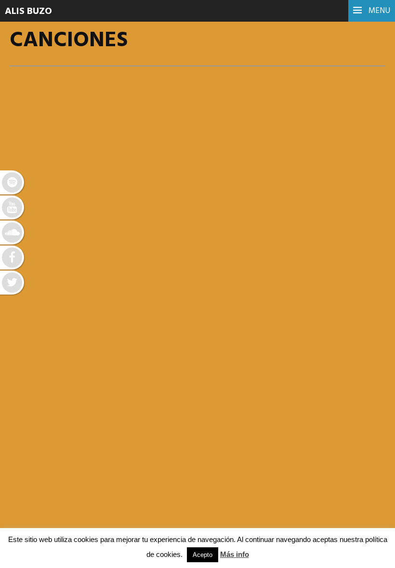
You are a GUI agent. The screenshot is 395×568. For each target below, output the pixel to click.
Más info (234, 554)
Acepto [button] (202, 554)
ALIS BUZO (28, 11)
